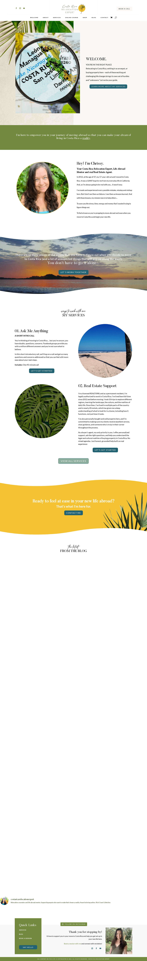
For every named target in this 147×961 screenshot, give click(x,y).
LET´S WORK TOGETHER (73, 272)
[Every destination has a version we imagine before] (110, 914)
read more (73, 657)
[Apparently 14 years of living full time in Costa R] (61, 914)
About (46, 17)
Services (57, 17)
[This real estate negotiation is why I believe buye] (135, 914)
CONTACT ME (73, 513)
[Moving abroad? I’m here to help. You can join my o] (36, 914)
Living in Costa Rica (73, 762)
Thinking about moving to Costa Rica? (73, 647)
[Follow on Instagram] (20, 8)
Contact (104, 17)
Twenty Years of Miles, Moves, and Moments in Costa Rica (73, 758)
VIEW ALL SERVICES (73, 460)
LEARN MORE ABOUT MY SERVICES (108, 86)
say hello (28, 947)
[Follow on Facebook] (16, 8)
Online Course (71, 17)
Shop (85, 17)
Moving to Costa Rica (73, 651)
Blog (94, 17)
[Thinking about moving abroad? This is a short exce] (86, 914)
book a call (124, 9)
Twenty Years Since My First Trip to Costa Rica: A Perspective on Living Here (73, 868)
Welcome (34, 17)
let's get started (41, 371)
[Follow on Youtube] (24, 8)
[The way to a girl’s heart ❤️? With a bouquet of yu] (11, 914)
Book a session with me (72, 944)
